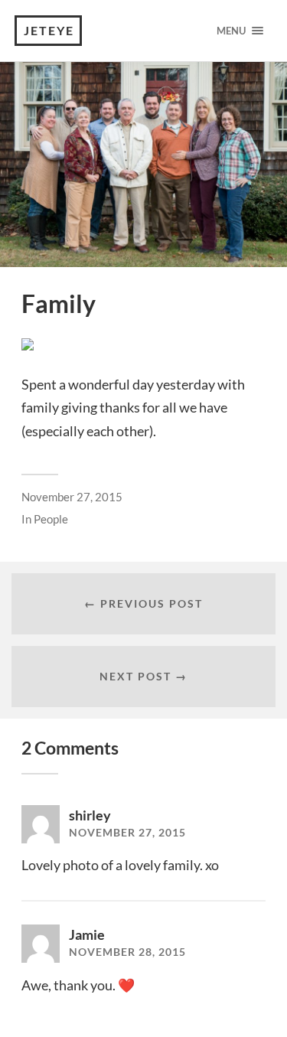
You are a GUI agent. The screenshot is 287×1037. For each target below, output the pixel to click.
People (51, 519)
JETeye (49, 30)
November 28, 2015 (127, 952)
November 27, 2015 (71, 497)
